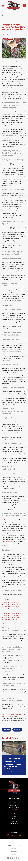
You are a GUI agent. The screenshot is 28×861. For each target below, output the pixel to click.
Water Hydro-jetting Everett (11, 602)
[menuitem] (14, 848)
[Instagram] (8, 835)
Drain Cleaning (6, 723)
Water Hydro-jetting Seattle (11, 606)
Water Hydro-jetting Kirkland (12, 611)
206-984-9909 (14, 799)
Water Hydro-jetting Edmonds (12, 604)
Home (14, 816)
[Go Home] (2, 15)
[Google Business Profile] (20, 835)
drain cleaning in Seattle (13, 714)
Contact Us (14, 828)
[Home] (13, 5)
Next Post (17, 729)
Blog (14, 826)
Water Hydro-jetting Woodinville (13, 615)
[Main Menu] (3, 5)
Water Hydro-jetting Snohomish (13, 617)
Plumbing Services (14, 821)
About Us (14, 818)
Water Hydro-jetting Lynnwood (12, 613)
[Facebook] (16, 835)
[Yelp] (12, 835)
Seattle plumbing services (17, 578)
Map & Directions (14, 809)
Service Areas (14, 823)
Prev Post (6, 729)
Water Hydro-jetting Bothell (12, 609)
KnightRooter (5, 520)
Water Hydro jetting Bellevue (12, 619)
